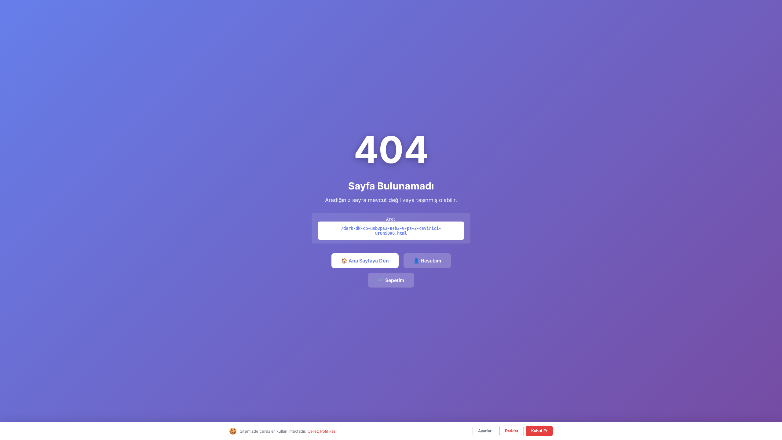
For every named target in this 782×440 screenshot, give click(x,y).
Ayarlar (484, 431)
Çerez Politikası (322, 431)
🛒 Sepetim (391, 280)
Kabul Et (539, 431)
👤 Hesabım (427, 261)
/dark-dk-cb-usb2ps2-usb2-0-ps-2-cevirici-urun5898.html (391, 231)
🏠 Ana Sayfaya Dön (365, 261)
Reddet (511, 431)
